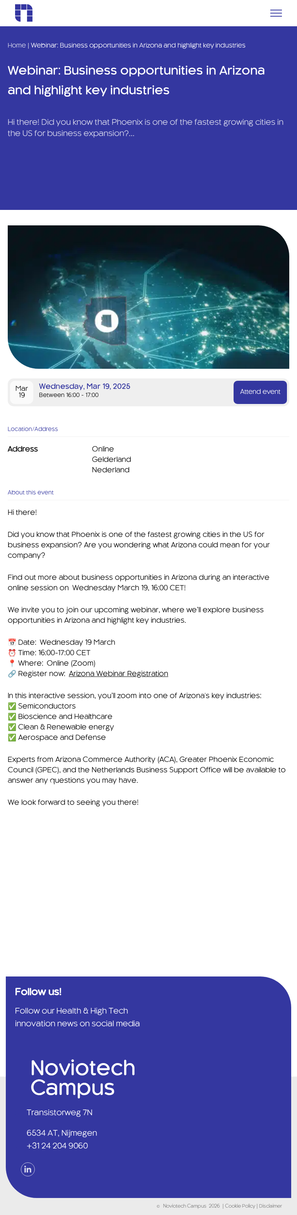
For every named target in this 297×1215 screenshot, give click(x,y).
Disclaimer (270, 1206)
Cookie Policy (240, 1206)
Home (17, 46)
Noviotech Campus (185, 1206)
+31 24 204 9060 (57, 1146)
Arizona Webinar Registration (118, 674)
